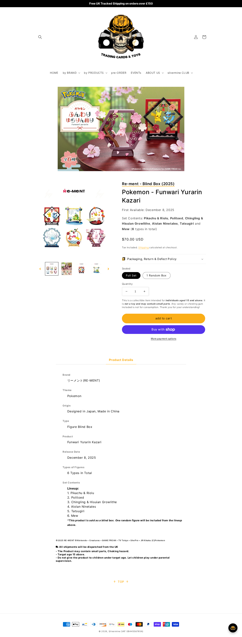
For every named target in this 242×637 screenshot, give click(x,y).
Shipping (143, 247)
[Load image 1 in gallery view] (51, 268)
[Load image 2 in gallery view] (66, 268)
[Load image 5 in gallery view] (96, 268)
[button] (40, 37)
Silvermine (114, 631)
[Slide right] (108, 269)
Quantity (127, 283)
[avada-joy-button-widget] (232, 627)
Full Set (131, 275)
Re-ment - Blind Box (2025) (148, 184)
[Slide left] (40, 269)
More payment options (163, 338)
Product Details (121, 360)
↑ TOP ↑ (121, 581)
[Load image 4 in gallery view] (81, 268)
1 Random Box (157, 275)
